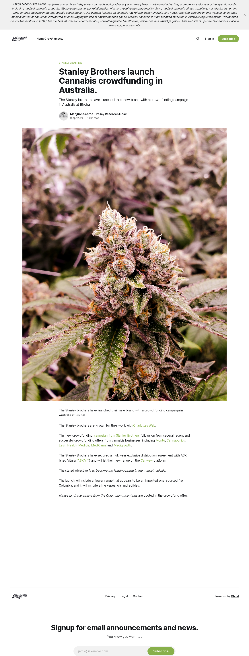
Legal (124, 596)
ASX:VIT (83, 460)
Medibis (84, 445)
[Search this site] (198, 39)
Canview (147, 460)
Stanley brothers (70, 62)
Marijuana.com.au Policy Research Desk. (98, 114)
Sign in (209, 38)
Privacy (110, 596)
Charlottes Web (144, 425)
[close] (245, 15)
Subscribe (228, 38)
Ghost (235, 596)
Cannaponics (176, 440)
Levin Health (68, 445)
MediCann (98, 445)
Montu (160, 440)
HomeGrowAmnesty (50, 38)
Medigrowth (122, 445)
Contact (138, 596)
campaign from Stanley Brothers (117, 435)
